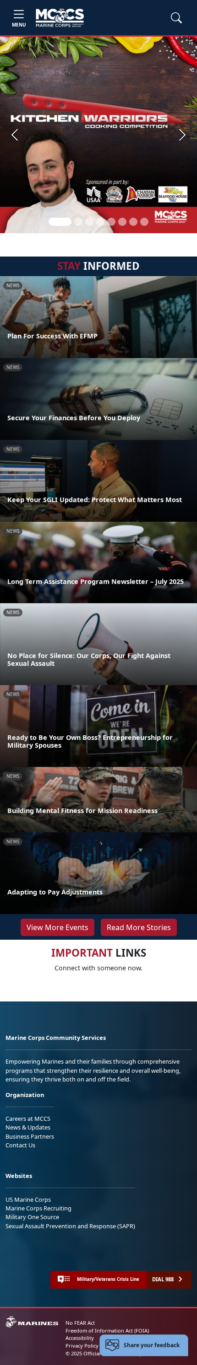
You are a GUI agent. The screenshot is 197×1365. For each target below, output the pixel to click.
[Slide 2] (78, 222)
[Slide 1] (60, 222)
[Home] (60, 17)
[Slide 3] (89, 222)
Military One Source (32, 1217)
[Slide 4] (100, 222)
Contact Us (20, 1145)
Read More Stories (139, 927)
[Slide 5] (111, 222)
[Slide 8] (144, 222)
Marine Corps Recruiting (38, 1208)
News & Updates (27, 1127)
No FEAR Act (80, 1322)
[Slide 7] (133, 222)
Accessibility (80, 1337)
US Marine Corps (28, 1199)
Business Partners (29, 1136)
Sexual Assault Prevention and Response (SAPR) (70, 1226)
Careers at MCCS (27, 1118)
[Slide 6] (122, 222)
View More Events (57, 927)
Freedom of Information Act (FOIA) (107, 1330)
